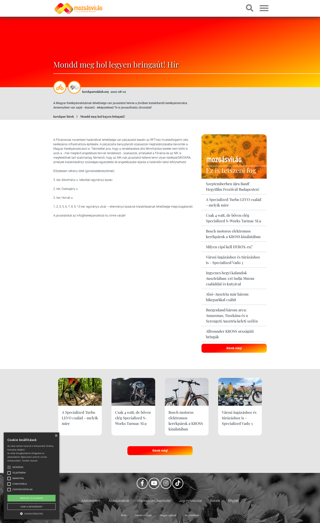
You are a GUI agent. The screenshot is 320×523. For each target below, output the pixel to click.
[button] (31, 513)
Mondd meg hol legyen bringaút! (102, 116)
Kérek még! (234, 348)
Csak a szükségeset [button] (31, 506)
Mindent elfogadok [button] (31, 498)
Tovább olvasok (30, 460)
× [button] (56, 435)
